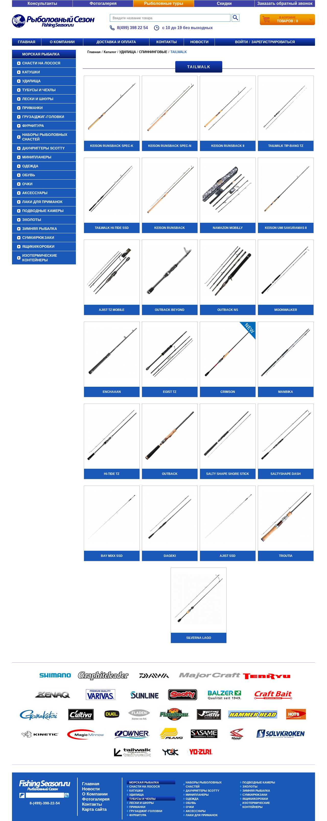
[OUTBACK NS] (227, 272)
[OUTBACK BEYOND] (169, 272)
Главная (26, 42)
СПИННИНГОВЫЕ (153, 52)
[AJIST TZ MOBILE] (111, 272)
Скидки (224, 3)
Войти (241, 42)
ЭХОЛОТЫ (31, 220)
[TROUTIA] (285, 518)
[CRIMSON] (227, 354)
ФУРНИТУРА (33, 126)
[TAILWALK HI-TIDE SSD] (111, 190)
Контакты (166, 42)
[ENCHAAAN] (111, 354)
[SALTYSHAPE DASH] (285, 436)
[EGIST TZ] (169, 354)
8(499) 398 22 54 (132, 28)
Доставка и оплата (116, 42)
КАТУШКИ (31, 72)
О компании (62, 42)
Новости (199, 42)
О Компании (95, 794)
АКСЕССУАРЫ (35, 193)
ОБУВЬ (28, 175)
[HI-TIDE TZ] (111, 436)
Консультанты (42, 3)
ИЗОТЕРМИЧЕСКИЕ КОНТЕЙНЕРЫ (39, 257)
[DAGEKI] (169, 518)
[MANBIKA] (285, 354)
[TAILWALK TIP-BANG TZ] (285, 108)
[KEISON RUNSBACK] (169, 190)
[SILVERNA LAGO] (198, 600)
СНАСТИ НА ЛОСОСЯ (41, 63)
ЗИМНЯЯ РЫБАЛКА (39, 229)
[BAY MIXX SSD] (111, 518)
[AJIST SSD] (227, 518)
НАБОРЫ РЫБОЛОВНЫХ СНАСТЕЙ (44, 137)
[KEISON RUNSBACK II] (227, 108)
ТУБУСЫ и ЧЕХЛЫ (39, 90)
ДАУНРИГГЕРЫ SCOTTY (43, 148)
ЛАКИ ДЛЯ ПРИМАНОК (42, 202)
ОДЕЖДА (30, 166)
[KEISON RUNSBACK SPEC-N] (169, 108)
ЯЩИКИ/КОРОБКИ (38, 246)
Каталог (110, 52)
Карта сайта (94, 809)
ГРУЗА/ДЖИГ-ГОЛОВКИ (43, 117)
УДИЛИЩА (31, 81)
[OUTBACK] (169, 436)
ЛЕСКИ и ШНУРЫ (37, 99)
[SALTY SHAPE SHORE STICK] (227, 436)
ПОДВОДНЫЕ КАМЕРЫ (43, 211)
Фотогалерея (103, 3)
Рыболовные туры (163, 3)
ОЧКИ (27, 184)
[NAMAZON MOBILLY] (227, 190)
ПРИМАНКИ (32, 108)
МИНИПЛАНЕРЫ (36, 157)
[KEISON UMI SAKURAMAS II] (285, 190)
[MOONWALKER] (285, 272)
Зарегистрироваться (273, 42)
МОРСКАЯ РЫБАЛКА (41, 54)
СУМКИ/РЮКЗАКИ (38, 238)
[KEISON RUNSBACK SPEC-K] (111, 108)
